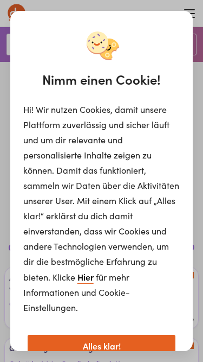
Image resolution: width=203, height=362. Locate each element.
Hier (85, 277)
